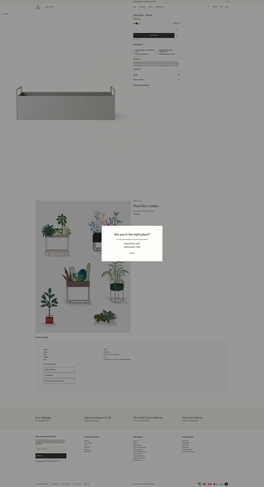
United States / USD (132, 247)
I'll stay (132, 253)
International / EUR (132, 244)
